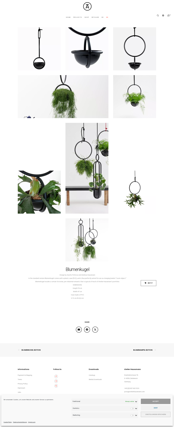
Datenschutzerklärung (20, 422)
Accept (156, 401)
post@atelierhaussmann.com (134, 391)
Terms (20, 379)
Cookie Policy (8, 422)
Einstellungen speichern (155, 414)
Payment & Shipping (25, 375)
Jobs (19, 392)
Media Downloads (95, 379)
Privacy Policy (23, 383)
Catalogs (92, 375)
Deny (156, 408)
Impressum (31, 422)
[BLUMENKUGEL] (79, 330)
